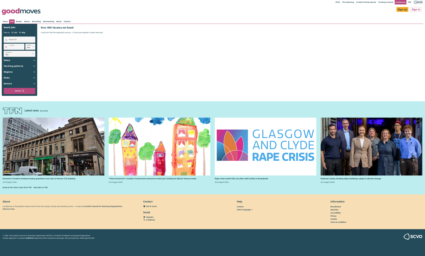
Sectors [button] (8, 83)
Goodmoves (401, 2)
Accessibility (335, 213)
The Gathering (348, 2)
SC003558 (29, 238)
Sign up (402, 9)
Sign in (416, 9)
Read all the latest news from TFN (17, 187)
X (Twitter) (150, 220)
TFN (409, 2)
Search (18, 91)
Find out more (9, 209)
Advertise (334, 210)
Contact (240, 207)
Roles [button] (7, 77)
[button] (6, 47)
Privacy (333, 216)
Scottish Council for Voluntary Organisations (103, 206)
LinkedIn (150, 217)
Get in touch (151, 206)
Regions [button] (8, 72)
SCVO (337, 2)
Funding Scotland (385, 2)
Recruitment (335, 207)
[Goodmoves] (21, 12)
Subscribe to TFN (40, 187)
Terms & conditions (338, 222)
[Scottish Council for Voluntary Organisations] (388, 236)
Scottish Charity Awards (366, 2)
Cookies (333, 219)
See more (44, 111)
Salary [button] (7, 60)
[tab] (5, 21)
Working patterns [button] (13, 66)
